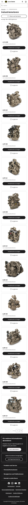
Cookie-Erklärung (17, 493)
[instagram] (12, 483)
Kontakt (18, 486)
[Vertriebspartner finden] (22, 1)
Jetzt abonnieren (14, 449)
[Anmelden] (25, 1)
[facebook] (8, 483)
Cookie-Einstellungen (14, 496)
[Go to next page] (17, 430)
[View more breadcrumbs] (7, 9)
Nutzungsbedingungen (8, 489)
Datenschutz (11, 486)
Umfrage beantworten (14, 459)
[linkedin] (19, 483)
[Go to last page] (21, 430)
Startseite (3, 9)
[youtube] (15, 483)
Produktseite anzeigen (14, 47)
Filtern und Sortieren (15, 16)
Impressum (9, 493)
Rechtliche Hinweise (21, 489)
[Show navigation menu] (2, 1)
